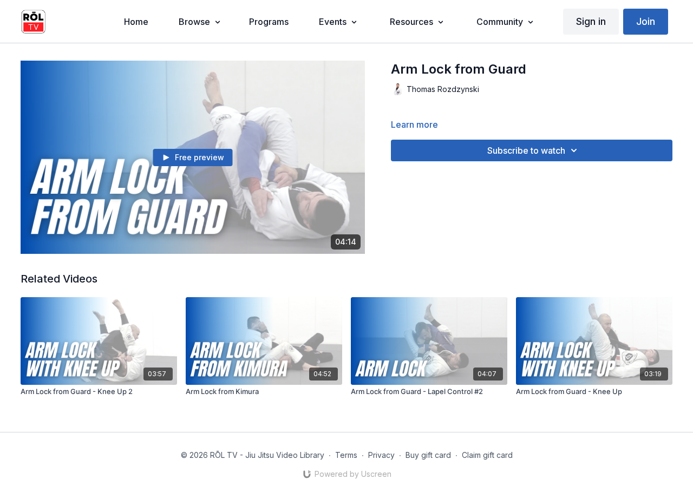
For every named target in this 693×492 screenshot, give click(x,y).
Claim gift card (487, 455)
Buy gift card (428, 455)
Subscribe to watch (526, 150)
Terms (346, 455)
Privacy (381, 455)
